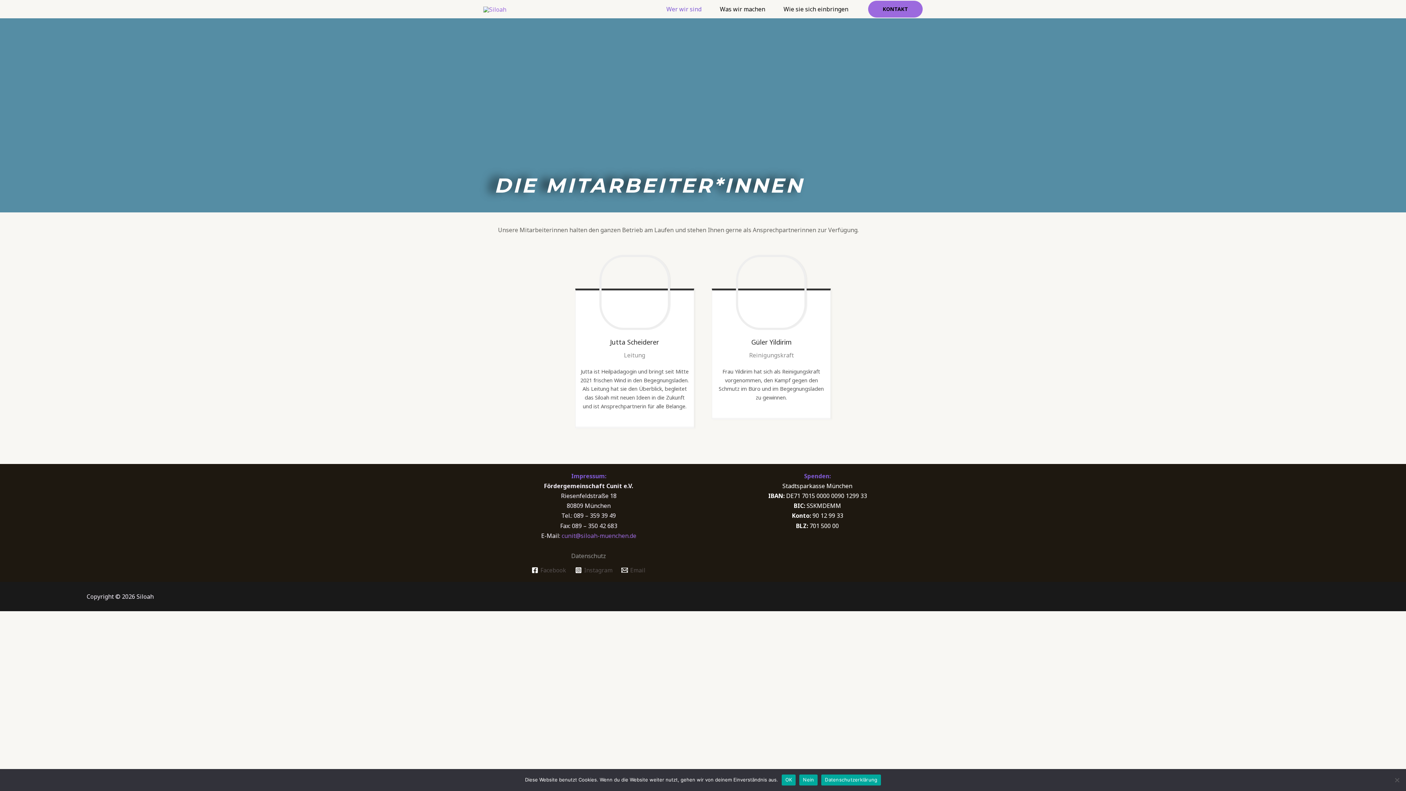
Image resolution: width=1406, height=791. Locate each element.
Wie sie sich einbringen (816, 9)
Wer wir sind (684, 9)
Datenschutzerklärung (851, 780)
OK (788, 780)
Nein (808, 780)
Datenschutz (588, 556)
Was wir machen (742, 9)
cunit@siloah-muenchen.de (599, 536)
